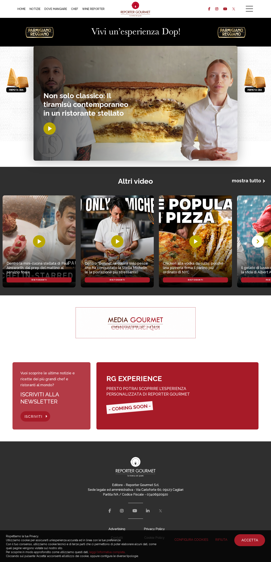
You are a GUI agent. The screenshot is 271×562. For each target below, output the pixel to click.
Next (258, 241)
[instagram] (216, 9)
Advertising (117, 529)
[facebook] (209, 9)
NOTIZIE (35, 9)
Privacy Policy (154, 529)
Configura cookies (191, 540)
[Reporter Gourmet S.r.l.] (135, 9)
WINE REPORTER (93, 9)
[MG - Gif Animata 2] (136, 322)
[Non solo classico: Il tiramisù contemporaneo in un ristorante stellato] (49, 128)
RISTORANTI (39, 280)
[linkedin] (148, 511)
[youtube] (225, 9)
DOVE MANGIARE (55, 9)
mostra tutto (246, 180)
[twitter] (233, 9)
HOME (21, 9)
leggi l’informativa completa (107, 552)
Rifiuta (221, 540)
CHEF (74, 9)
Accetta (249, 540)
